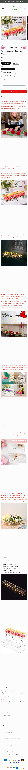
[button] (3, 8)
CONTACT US (6, 715)
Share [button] (4, 96)
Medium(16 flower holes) (9, 72)
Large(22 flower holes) (8, 75)
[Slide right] (17, 42)
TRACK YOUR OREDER (8, 732)
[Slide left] (10, 42)
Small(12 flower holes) (8, 69)
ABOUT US (5, 712)
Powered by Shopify (18, 765)
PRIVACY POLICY (7, 719)
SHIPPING (5, 725)
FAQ (4, 735)
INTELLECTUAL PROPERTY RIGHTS (12, 738)
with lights (15, 63)
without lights (6, 63)
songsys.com (12, 765)
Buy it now (14, 91)
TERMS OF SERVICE (8, 729)
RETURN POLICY (7, 722)
